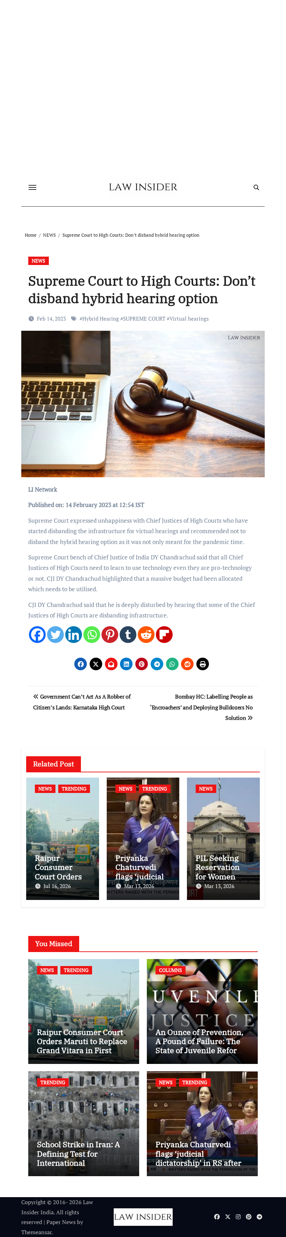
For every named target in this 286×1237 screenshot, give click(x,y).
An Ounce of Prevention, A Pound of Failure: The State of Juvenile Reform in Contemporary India (200, 1046)
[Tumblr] (128, 634)
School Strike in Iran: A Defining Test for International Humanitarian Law (78, 1158)
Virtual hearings (189, 318)
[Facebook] (37, 634)
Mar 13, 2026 (139, 885)
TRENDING (74, 788)
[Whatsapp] (91, 634)
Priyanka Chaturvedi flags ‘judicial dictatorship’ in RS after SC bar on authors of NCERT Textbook (198, 1162)
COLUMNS (170, 970)
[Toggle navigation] (32, 187)
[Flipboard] (164, 634)
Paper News (61, 1222)
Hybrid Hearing (100, 318)
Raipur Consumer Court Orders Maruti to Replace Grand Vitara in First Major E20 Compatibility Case (82, 1050)
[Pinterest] (109, 634)
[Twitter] (55, 634)
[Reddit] (146, 634)
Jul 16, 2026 (57, 885)
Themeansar (36, 1232)
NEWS (38, 260)
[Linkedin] (73, 634)
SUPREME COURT (144, 318)
